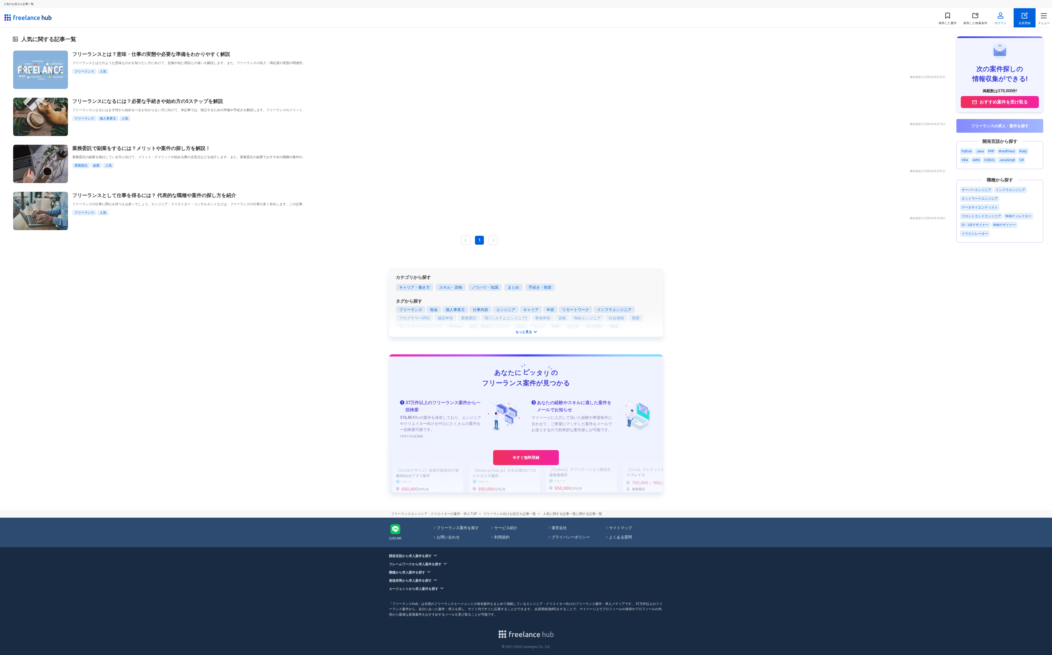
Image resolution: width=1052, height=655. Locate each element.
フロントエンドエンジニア (981, 216)
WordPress (1007, 151)
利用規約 (502, 537)
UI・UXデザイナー (975, 225)
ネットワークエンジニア (980, 199)
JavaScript (1007, 160)
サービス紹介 (505, 528)
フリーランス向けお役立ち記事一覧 (509, 514)
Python (967, 151)
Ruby (1023, 151)
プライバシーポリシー (570, 537)
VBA (965, 160)
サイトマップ (620, 528)
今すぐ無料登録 (526, 457)
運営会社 (559, 528)
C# (1021, 160)
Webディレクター (1018, 216)
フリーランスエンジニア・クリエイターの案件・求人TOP (434, 514)
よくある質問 (620, 537)
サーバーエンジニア (976, 190)
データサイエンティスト (980, 207)
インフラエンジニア (1010, 190)
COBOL (989, 160)
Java (980, 151)
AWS (976, 160)
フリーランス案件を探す (458, 528)
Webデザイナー (1004, 225)
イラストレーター (975, 234)
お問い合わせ (448, 537)
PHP (991, 151)
